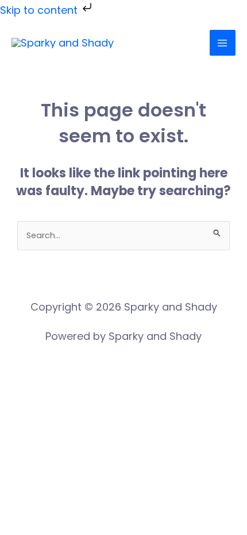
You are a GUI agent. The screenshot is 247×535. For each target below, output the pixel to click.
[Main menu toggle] (223, 43)
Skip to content (40, 10)
